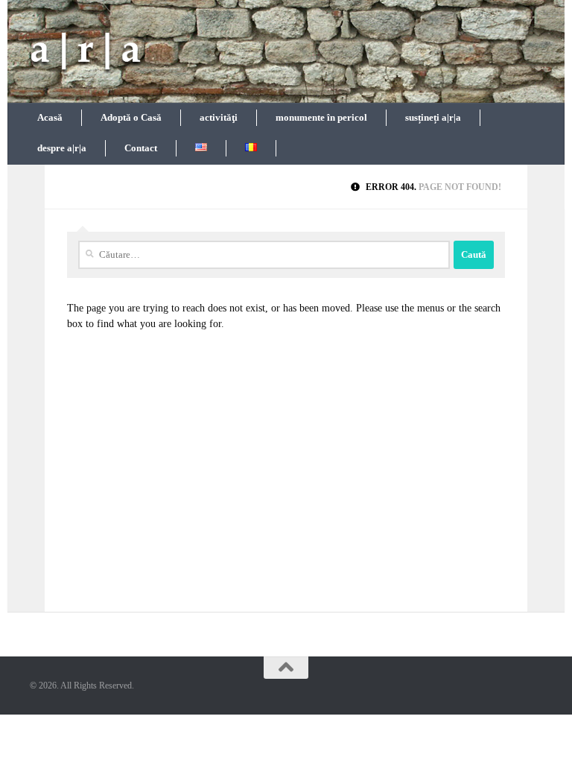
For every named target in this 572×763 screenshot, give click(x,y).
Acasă (50, 117)
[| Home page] (86, 52)
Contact (140, 147)
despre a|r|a (61, 147)
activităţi (219, 117)
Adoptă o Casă (131, 117)
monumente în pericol (321, 117)
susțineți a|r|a (433, 117)
